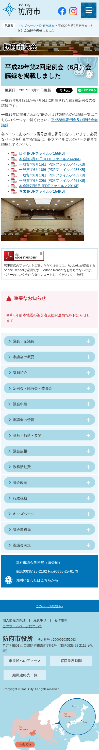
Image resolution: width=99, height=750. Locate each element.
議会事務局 (22, 530)
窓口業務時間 (71, 661)
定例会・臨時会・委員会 (32, 388)
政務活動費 (22, 467)
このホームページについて (22, 626)
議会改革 (20, 482)
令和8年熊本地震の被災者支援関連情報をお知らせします (48, 317)
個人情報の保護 (14, 620)
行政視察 (20, 498)
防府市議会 (47, 26)
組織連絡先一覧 (24, 675)
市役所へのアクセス (25, 661)
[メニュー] (88, 10)
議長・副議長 (23, 341)
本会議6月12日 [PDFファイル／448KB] (50, 159)
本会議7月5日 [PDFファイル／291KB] (49, 186)
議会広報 (20, 451)
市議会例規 (22, 545)
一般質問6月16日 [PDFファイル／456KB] (52, 170)
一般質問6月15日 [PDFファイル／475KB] (52, 164)
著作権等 (60, 620)
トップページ (27, 26)
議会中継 (20, 404)
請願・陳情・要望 (27, 435)
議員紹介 (20, 373)
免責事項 (39, 620)
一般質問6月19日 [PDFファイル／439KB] (52, 175)
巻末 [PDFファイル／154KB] (42, 191)
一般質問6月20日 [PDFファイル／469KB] (52, 180)
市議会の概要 (23, 357)
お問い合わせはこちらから (37, 580)
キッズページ (23, 514)
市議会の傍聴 (23, 420)
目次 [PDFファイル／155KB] (42, 153)
